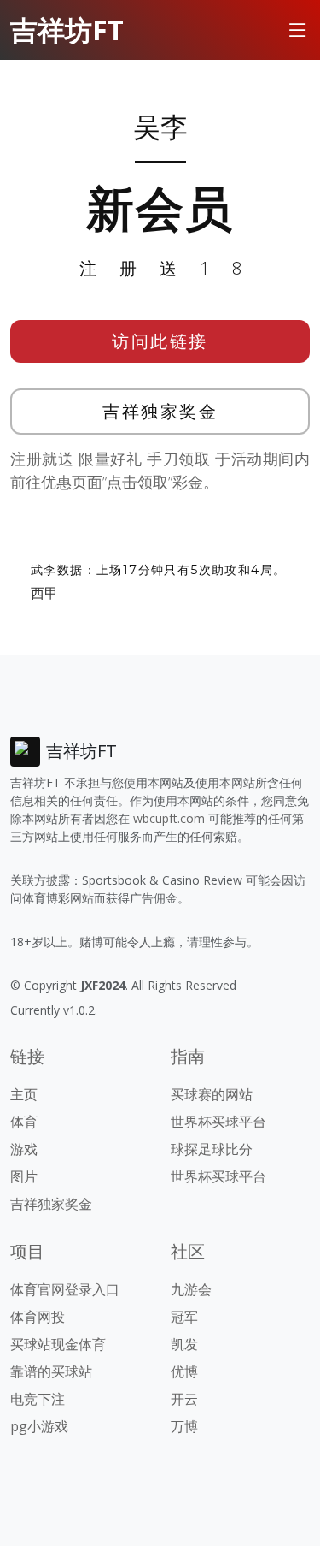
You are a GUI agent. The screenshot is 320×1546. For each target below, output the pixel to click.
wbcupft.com (169, 818)
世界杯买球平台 (218, 1121)
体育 (24, 1121)
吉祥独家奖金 (160, 411)
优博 (184, 1371)
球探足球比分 (212, 1149)
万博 (184, 1426)
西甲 (44, 592)
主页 (24, 1094)
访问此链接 (160, 340)
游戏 (24, 1149)
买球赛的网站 (212, 1094)
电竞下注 (37, 1398)
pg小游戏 (39, 1426)
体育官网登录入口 (64, 1289)
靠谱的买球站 (51, 1371)
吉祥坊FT (67, 29)
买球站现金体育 (58, 1344)
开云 (184, 1398)
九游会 (191, 1289)
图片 (24, 1176)
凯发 (184, 1344)
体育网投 (37, 1316)
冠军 (184, 1316)
